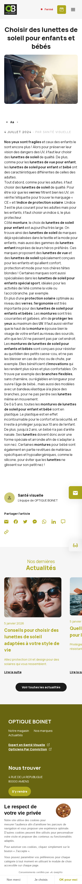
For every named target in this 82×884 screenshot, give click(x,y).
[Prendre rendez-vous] (61, 9)
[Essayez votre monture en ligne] (75, 545)
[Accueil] (10, 9)
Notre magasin (18, 731)
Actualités (15, 735)
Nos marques (43, 731)
